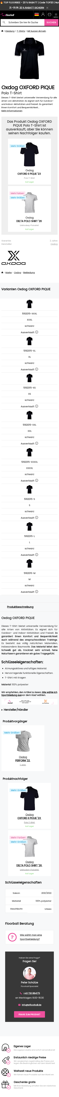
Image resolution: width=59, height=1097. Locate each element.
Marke (8, 272)
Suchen (51, 22)
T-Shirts (21, 31)
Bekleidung (29, 272)
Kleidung (9, 31)
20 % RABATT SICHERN (31, 7)
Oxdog (54, 243)
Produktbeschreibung (20, 607)
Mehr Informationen (11, 110)
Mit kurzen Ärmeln (36, 31)
